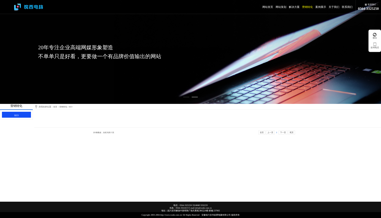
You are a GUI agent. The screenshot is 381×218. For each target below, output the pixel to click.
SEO (16, 115)
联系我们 (347, 6)
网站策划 (281, 6)
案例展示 (320, 6)
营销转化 (307, 6)
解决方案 (294, 6)
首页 (55, 107)
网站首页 (267, 6)
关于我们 (334, 6)
